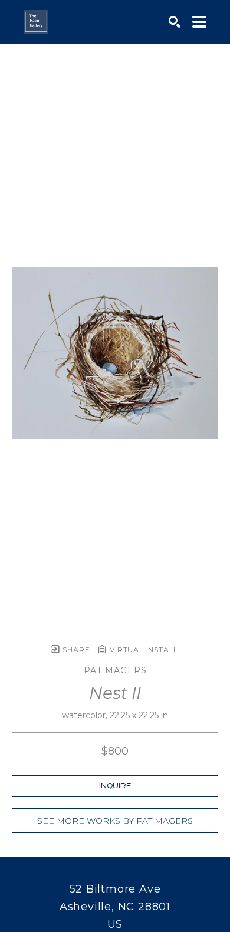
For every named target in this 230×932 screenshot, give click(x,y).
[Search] (174, 22)
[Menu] (199, 22)
